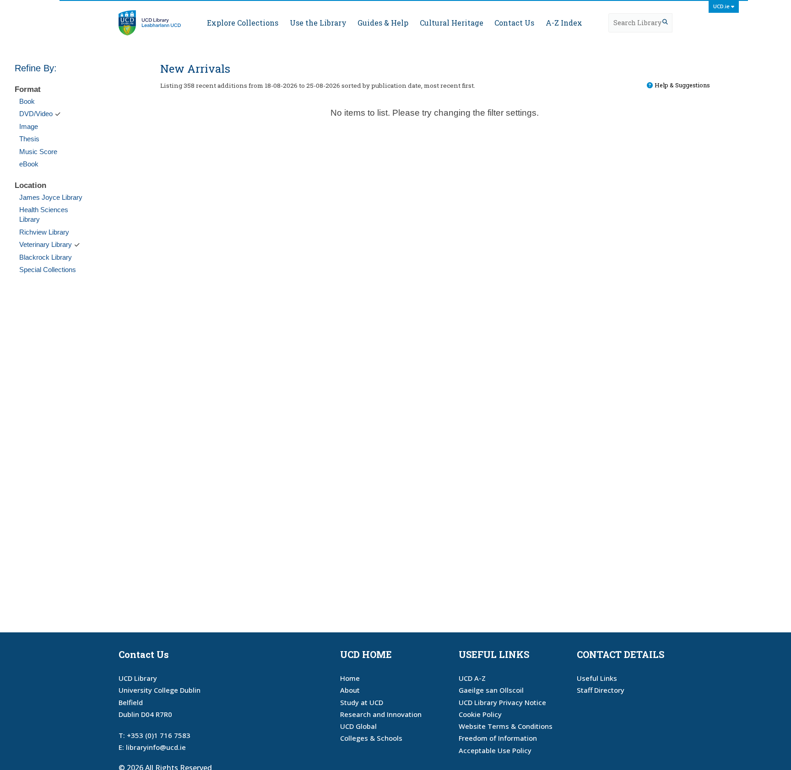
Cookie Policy (480, 714)
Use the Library (317, 22)
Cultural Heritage (451, 22)
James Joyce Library (50, 197)
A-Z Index (564, 22)
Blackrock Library (45, 257)
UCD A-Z (472, 678)
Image (28, 126)
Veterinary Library (45, 244)
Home (350, 678)
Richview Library (44, 232)
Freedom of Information (498, 738)
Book (27, 101)
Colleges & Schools (371, 738)
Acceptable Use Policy (495, 750)
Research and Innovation (381, 714)
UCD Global (358, 726)
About (350, 690)
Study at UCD (361, 702)
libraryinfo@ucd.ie (156, 747)
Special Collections (47, 269)
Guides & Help (383, 22)
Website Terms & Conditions (506, 726)
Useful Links (597, 678)
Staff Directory (600, 690)
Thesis (29, 139)
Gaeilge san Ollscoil (491, 690)
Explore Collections (242, 22)
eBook (28, 164)
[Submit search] (665, 21)
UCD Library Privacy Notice (502, 702)
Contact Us (514, 22)
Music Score (38, 151)
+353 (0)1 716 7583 (158, 735)
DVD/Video (36, 114)
